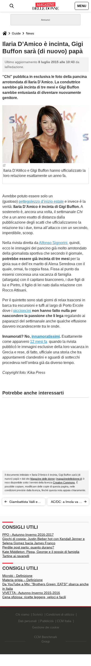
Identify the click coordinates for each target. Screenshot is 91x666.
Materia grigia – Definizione (22, 580)
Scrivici (38, 614)
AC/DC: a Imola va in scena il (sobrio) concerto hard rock (66, 502)
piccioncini (22, 311)
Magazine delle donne (42, 478)
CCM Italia (64, 621)
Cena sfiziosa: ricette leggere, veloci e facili (34, 597)
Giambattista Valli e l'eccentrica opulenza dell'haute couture (24, 502)
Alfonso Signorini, (53, 243)
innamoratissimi (46, 336)
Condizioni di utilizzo (60, 614)
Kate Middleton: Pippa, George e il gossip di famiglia (40, 552)
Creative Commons (64, 482)
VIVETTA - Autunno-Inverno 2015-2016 (31, 593)
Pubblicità (46, 621)
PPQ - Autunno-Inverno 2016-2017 (28, 534)
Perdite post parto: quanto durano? (28, 547)
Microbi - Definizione (17, 576)
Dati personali (27, 621)
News (30, 33)
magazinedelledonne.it (68, 478)
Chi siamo (22, 614)
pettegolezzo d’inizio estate (41, 201)
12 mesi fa (38, 342)
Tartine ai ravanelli (15, 556)
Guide (16, 33)
